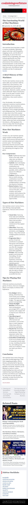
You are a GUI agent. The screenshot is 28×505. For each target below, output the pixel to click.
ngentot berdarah (8, 492)
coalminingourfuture (14, 3)
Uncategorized (6, 382)
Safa (19, 26)
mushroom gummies (8, 479)
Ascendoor (10, 502)
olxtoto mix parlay (8, 481)
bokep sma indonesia (9, 488)
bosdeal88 (6, 477)
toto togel (5, 495)
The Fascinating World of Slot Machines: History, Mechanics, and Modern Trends (13, 458)
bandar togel (6, 485)
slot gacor (5, 486)
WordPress (22, 502)
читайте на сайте (7, 483)
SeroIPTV (5, 490)
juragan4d (5, 494)
